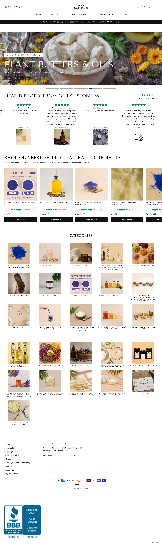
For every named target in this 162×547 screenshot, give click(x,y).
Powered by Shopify (81, 488)
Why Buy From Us (106, 14)
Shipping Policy (11, 448)
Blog (126, 14)
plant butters (35, 78)
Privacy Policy (10, 459)
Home (38, 14)
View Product (20, 220)
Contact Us (9, 470)
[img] (147, 95)
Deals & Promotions (78, 14)
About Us (8, 466)
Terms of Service (11, 455)
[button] (16, 209)
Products (54, 14)
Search (7, 444)
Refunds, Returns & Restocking (17, 463)
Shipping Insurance (12, 452)
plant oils (13, 78)
